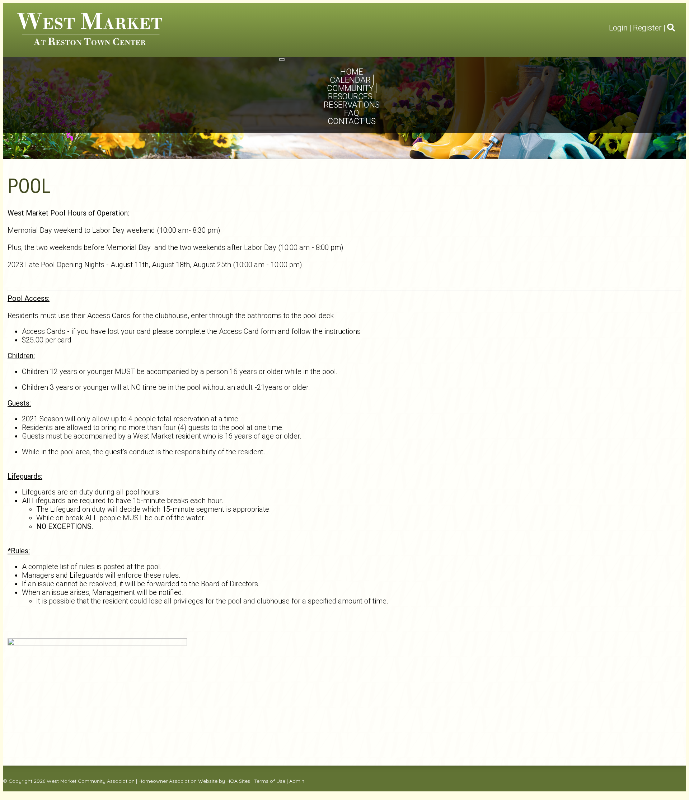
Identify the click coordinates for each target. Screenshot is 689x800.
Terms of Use (269, 781)
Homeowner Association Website (178, 781)
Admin (296, 781)
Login (618, 27)
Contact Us (352, 121)
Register (647, 27)
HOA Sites (238, 781)
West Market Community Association (91, 781)
